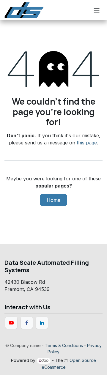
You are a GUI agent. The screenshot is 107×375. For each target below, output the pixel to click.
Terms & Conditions (64, 345)
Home (53, 200)
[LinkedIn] (42, 323)
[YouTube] (11, 323)
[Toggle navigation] (97, 10)
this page (87, 143)
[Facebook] (27, 323)
